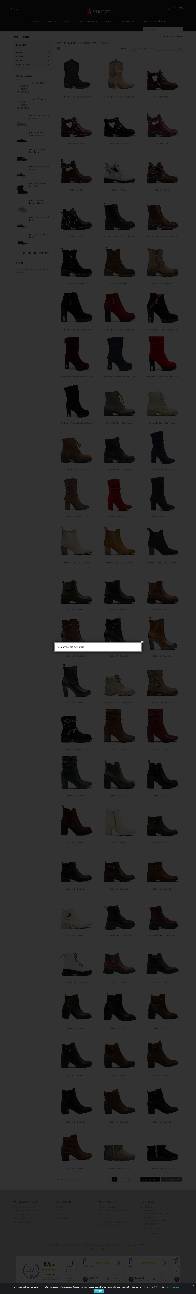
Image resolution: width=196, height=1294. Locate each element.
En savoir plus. (176, 1287)
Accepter (98, 1291)
